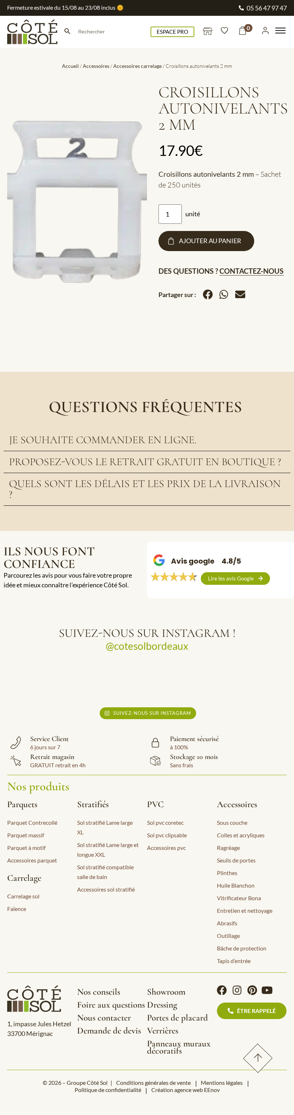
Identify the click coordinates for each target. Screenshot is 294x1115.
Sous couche (232, 822)
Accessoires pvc (166, 847)
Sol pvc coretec (165, 822)
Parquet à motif (26, 847)
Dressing (162, 1004)
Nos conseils (98, 991)
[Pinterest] (252, 990)
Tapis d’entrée (234, 960)
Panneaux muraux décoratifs (178, 1047)
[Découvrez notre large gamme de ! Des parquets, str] (256, 681)
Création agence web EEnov (185, 1089)
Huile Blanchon (236, 885)
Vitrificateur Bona (239, 897)
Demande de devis (109, 1030)
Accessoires (96, 66)
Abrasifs (227, 923)
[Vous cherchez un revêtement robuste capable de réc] (111, 681)
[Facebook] (222, 990)
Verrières (162, 1030)
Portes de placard (177, 1017)
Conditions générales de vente (153, 1082)
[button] (208, 295)
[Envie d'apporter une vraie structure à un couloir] (183, 681)
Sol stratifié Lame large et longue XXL (108, 849)
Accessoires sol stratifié (106, 889)
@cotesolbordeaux (147, 646)
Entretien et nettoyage (244, 910)
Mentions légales (222, 1082)
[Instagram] (237, 990)
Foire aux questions (111, 1004)
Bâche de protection (241, 948)
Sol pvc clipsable (167, 835)
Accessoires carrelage (137, 66)
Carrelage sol (23, 896)
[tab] (147, 440)
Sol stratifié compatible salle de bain (105, 872)
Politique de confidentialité (108, 1089)
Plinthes (227, 872)
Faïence (16, 908)
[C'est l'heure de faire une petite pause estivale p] (38, 681)
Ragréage (228, 847)
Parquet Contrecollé (32, 822)
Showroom (166, 991)
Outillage (228, 935)
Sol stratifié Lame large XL (105, 827)
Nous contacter (104, 1017)
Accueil (70, 66)
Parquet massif (25, 835)
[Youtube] (267, 990)
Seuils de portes (236, 860)
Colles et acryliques (241, 835)
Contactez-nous (251, 271)
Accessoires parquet (32, 860)
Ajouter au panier (210, 241)
